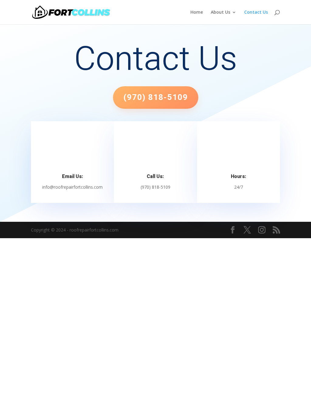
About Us (220, 12)
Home (196, 12)
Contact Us (256, 12)
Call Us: (155, 176)
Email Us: (72, 176)
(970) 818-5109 (155, 97)
